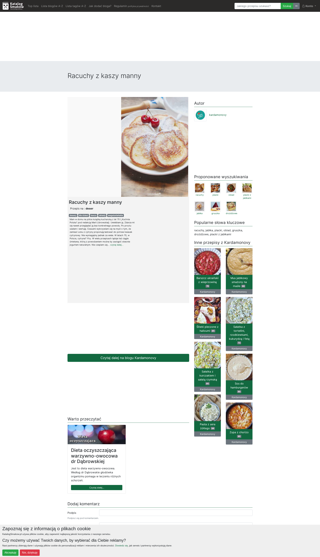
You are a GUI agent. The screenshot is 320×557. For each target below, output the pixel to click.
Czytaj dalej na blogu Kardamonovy (128, 358)
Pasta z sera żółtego (207, 426)
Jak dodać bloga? (100, 6)
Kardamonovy (207, 291)
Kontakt (156, 6)
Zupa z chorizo (239, 434)
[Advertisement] (160, 37)
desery (73, 215)
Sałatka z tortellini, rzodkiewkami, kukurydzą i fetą (239, 334)
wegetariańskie (115, 215)
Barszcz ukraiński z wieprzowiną (207, 281)
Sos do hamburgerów (239, 387)
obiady (102, 215)
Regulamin (131, 6)
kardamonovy (217, 114)
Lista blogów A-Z (52, 6)
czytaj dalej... (117, 245)
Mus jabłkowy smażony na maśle (239, 282)
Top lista (33, 6)
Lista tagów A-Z (76, 6)
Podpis (72, 512)
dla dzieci (83, 215)
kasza (93, 215)
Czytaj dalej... (96, 487)
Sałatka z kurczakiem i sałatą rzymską (207, 377)
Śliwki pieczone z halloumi (207, 328)
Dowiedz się (121, 545)
